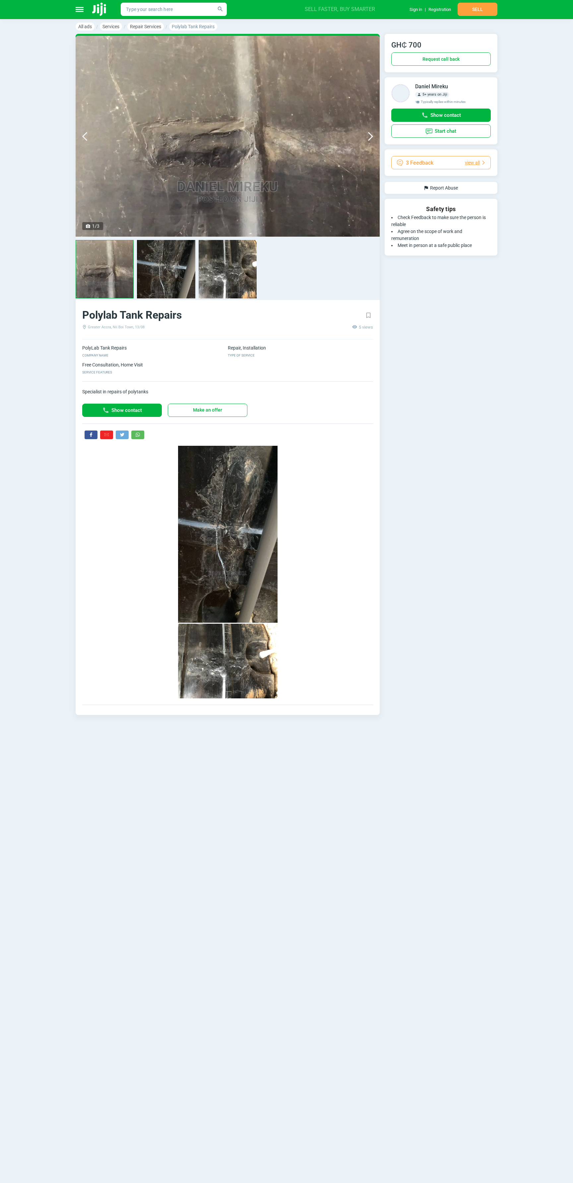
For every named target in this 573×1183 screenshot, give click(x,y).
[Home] (99, 9)
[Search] (220, 9)
